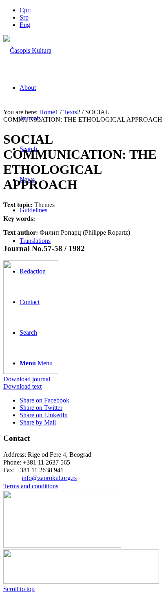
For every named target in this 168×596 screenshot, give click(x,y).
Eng (25, 24)
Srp (24, 17)
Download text (22, 386)
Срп (25, 10)
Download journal (26, 379)
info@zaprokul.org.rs (49, 477)
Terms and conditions (30, 486)
